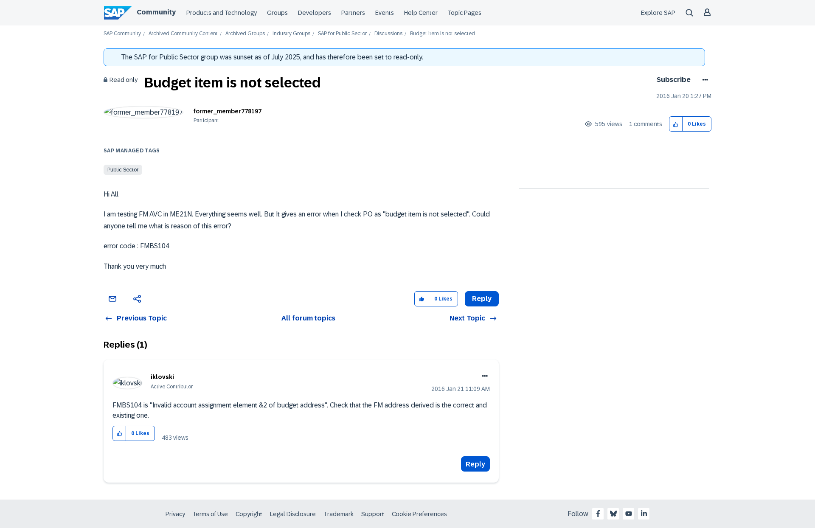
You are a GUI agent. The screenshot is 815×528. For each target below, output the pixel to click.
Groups (277, 12)
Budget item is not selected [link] (442, 34)
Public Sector (122, 170)
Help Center (421, 12)
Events (384, 12)
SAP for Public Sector (342, 34)
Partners (353, 12)
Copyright (249, 514)
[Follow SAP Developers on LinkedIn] (644, 513)
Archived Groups (245, 34)
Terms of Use (210, 514)
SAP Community (122, 34)
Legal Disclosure (293, 514)
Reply (475, 464)
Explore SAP (658, 12)
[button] (676, 124)
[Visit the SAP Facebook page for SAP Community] (598, 513)
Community (156, 12)
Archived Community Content (183, 34)
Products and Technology (221, 12)
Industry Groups (291, 34)
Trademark (338, 514)
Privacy (175, 514)
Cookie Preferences (419, 514)
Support (372, 514)
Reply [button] (482, 298)
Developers (314, 12)
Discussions (388, 34)
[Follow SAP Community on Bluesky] (613, 513)
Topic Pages (464, 12)
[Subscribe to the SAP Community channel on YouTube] (628, 513)
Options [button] (703, 80)
